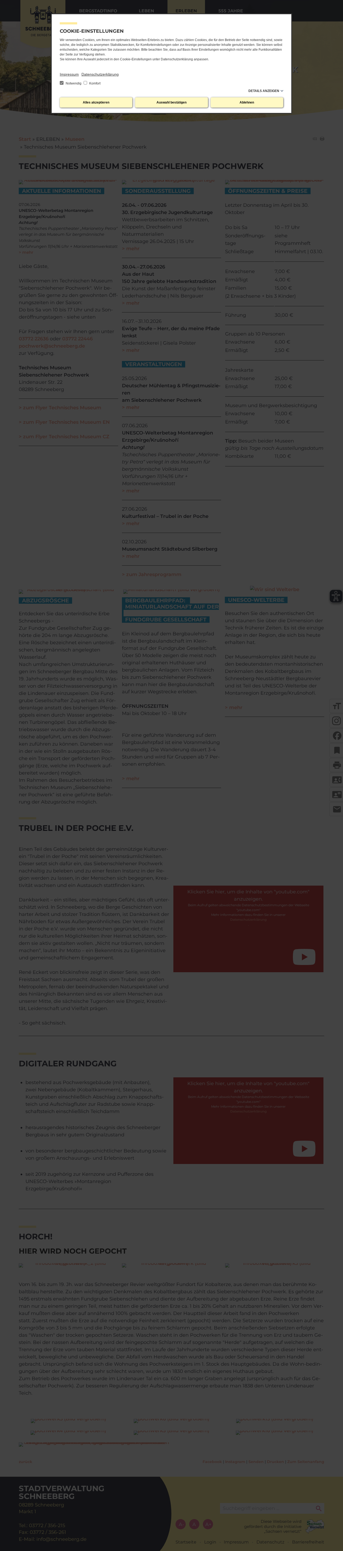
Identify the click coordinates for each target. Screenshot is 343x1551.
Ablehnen (247, 102)
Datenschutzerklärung (100, 74)
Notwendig (73, 83)
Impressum (69, 74)
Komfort (94, 83)
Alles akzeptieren (96, 102)
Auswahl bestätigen (171, 102)
